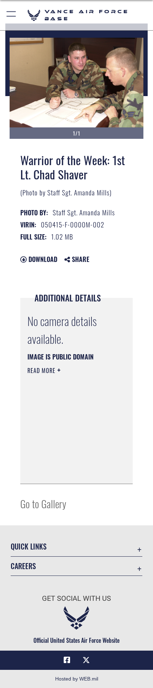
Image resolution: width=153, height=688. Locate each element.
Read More (42, 370)
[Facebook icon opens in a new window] (67, 660)
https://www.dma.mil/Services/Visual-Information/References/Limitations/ (70, 470)
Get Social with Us (76, 598)
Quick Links (29, 546)
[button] (11, 15)
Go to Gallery (43, 503)
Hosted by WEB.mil (76, 679)
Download (42, 259)
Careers (23, 566)
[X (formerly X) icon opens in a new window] (86, 660)
